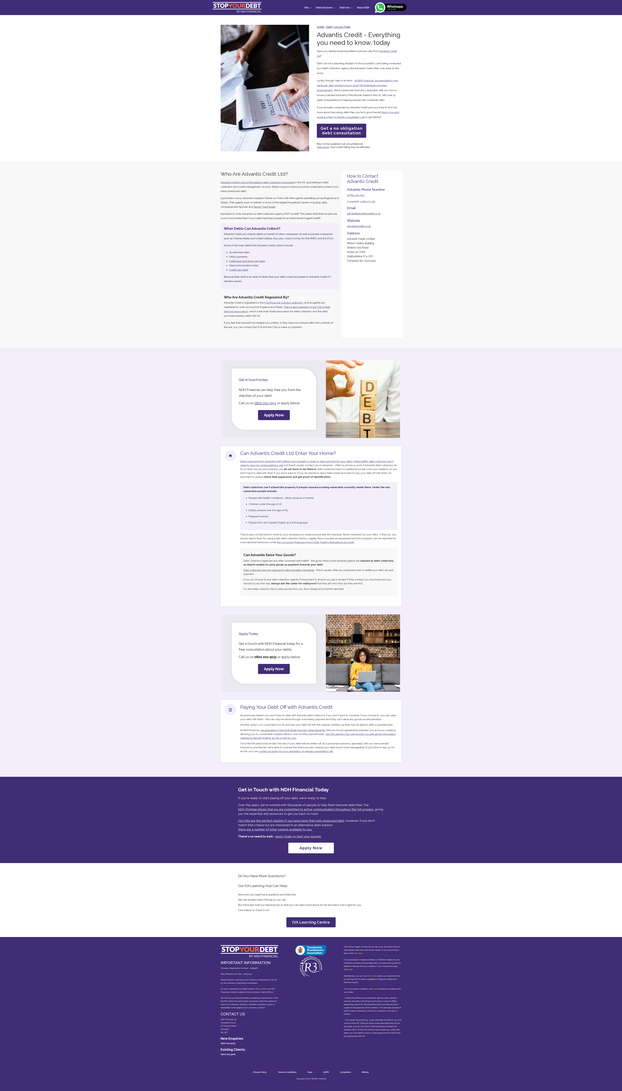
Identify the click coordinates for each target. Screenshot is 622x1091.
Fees (310, 1072)
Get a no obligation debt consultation (342, 130)
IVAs (306, 7)
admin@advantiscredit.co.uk (363, 213)
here (350, 969)
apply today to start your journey (298, 836)
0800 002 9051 (265, 403)
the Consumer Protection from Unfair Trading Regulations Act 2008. (315, 542)
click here (358, 953)
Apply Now (274, 415)
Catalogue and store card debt (247, 261)
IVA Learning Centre (311, 922)
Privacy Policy (260, 1072)
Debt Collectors (338, 27)
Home (320, 27)
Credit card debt (238, 269)
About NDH (363, 7)
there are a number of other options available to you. (275, 829)
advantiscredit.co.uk (359, 226)
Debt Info (345, 7)
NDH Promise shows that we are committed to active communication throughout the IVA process (305, 809)
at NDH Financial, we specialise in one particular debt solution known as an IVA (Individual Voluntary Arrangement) (357, 85)
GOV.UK (370, 976)
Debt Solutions (324, 7)
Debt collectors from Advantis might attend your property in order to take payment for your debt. (296, 461)
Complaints (345, 1072)
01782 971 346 (367, 201)
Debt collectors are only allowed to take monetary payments (278, 570)
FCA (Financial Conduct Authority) (283, 302)
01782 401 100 (355, 195)
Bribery (365, 1072)
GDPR (326, 1072)
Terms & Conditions (287, 1072)
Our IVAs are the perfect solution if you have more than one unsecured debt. (291, 820)
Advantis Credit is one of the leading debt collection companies (257, 182)
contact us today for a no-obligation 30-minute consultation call (296, 751)
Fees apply (323, 147)
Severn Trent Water (264, 206)
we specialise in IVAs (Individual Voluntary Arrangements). (293, 730)
